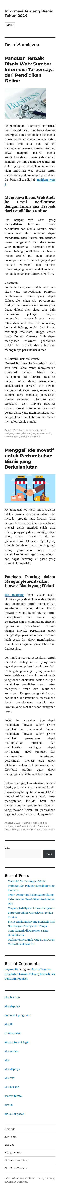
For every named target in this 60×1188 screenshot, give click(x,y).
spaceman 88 (44, 433)
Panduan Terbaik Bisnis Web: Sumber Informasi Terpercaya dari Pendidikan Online (29, 69)
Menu (9, 25)
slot (7, 1060)
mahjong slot (40, 822)
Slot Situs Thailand (16, 1168)
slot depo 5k (12, 1006)
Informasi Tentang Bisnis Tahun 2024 (24, 1178)
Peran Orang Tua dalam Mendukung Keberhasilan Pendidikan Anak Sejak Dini (31, 899)
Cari (7, 847)
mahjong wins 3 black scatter (37, 826)
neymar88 (11, 969)
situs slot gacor (14, 1113)
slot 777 (9, 1078)
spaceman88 (11, 436)
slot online (11, 1051)
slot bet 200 (12, 997)
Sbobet (9, 1144)
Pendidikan (38, 430)
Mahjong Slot (13, 1152)
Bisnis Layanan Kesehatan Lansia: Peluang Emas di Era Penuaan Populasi (30, 974)
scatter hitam (13, 1096)
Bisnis (27, 430)
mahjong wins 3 (13, 433)
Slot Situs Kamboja (17, 1160)
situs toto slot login (17, 1042)
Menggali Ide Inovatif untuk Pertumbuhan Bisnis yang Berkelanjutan (29, 458)
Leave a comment (30, 436)
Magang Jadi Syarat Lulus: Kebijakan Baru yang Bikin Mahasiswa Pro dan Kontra (31, 913)
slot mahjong (29, 433)
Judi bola (10, 1136)
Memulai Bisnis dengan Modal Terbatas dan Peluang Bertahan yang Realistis (31, 886)
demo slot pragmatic (18, 1015)
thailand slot (13, 1033)
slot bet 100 (12, 1087)
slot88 (9, 1024)
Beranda (10, 1129)
